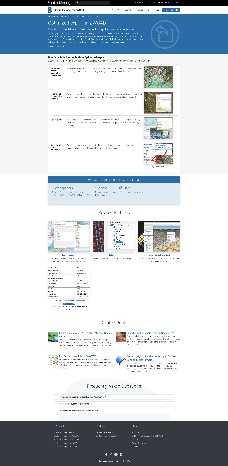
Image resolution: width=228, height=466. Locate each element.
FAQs (157, 10)
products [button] (139, 3)
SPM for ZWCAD (55, 17)
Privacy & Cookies (139, 443)
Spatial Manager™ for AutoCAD (66, 436)
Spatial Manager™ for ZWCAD (66, 443)
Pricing (149, 10)
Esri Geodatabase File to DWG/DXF (77, 356)
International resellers (104, 432)
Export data (78, 17)
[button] (168, 3)
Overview (128, 10)
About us (135, 432)
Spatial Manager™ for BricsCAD (67, 439)
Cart (161, 3)
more (68, 348)
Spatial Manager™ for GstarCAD (67, 447)
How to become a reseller (106, 436)
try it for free (171, 10)
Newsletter (136, 447)
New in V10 (117, 10)
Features (139, 10)
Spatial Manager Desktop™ (65, 432)
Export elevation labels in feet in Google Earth (151, 333)
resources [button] (150, 3)
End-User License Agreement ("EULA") (147, 436)
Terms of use (137, 439)
